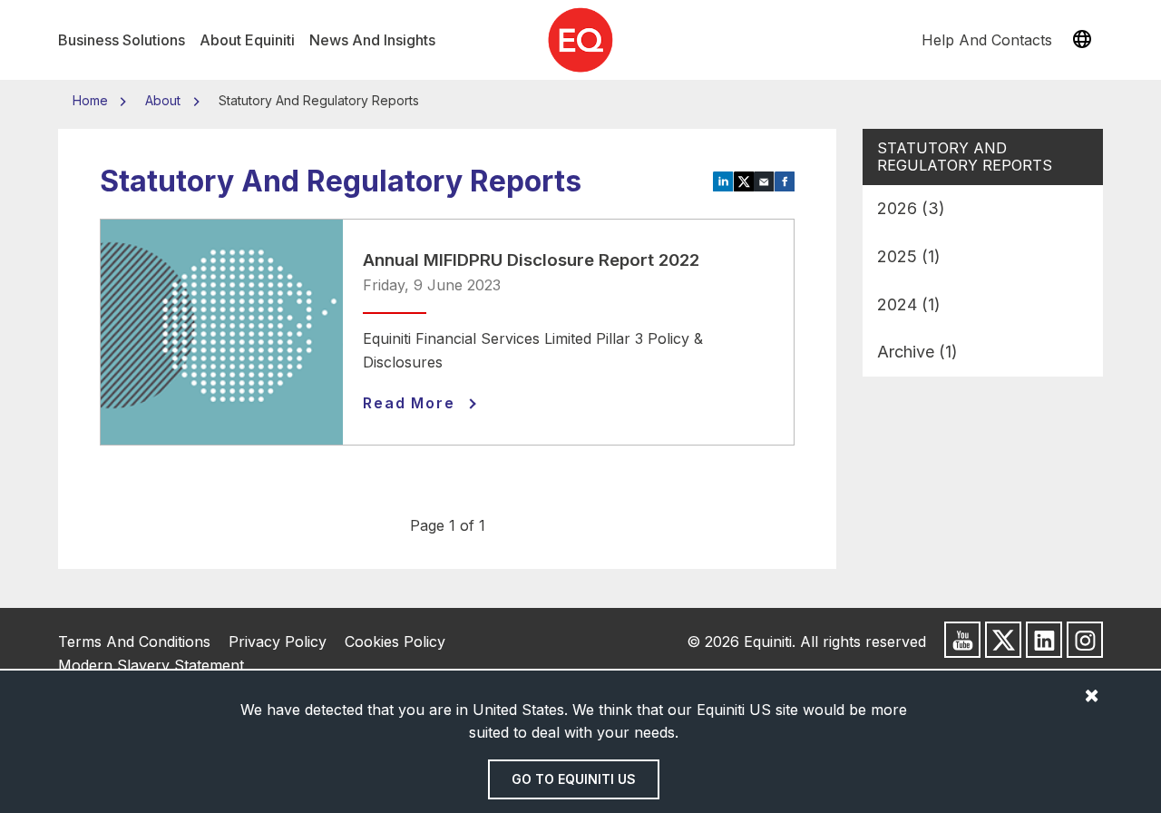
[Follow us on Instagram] (1085, 640)
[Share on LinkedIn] (723, 180)
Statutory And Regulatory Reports (964, 156)
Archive (917, 351)
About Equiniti (247, 40)
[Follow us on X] (1003, 640)
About (162, 100)
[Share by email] (764, 180)
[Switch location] (1082, 40)
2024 (909, 304)
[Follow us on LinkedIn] (1044, 640)
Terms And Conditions (134, 641)
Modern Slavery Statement (151, 665)
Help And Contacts (987, 40)
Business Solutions (121, 40)
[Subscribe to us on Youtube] (962, 640)
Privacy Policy (278, 641)
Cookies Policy (395, 641)
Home (92, 100)
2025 (909, 256)
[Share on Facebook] (785, 180)
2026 (911, 208)
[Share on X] (744, 180)
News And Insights (372, 40)
